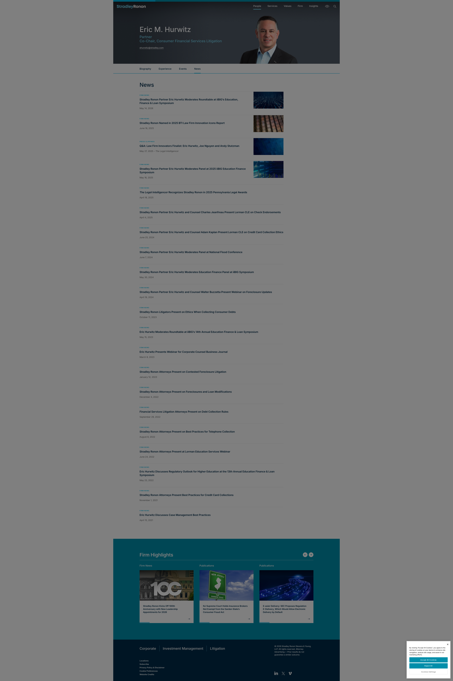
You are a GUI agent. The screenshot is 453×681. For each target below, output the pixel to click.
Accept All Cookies (428, 660)
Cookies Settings (428, 672)
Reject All (428, 666)
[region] (428, 660)
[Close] (447, 644)
